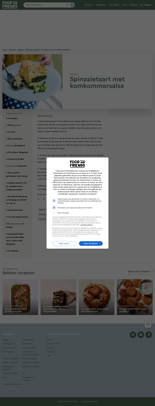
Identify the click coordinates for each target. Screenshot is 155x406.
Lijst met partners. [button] (86, 225)
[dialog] (77, 203)
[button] (77, 213)
